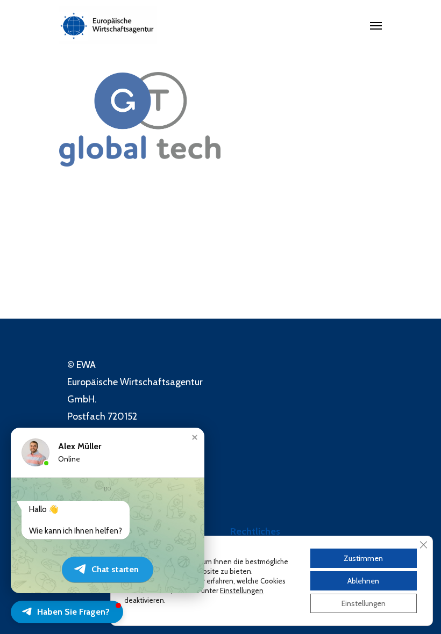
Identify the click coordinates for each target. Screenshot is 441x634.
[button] (194, 437)
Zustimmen (363, 558)
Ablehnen (363, 581)
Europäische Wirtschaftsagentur (135, 382)
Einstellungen (242, 590)
